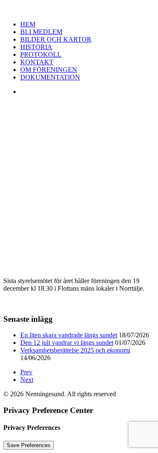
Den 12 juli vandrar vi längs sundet (66, 342)
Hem (27, 24)
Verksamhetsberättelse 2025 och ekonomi (75, 350)
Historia (36, 46)
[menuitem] (87, 39)
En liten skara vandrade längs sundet (68, 335)
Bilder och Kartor (55, 39)
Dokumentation (50, 77)
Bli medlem (41, 31)
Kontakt (37, 62)
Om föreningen (48, 69)
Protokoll (41, 54)
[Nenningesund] (79, 8)
